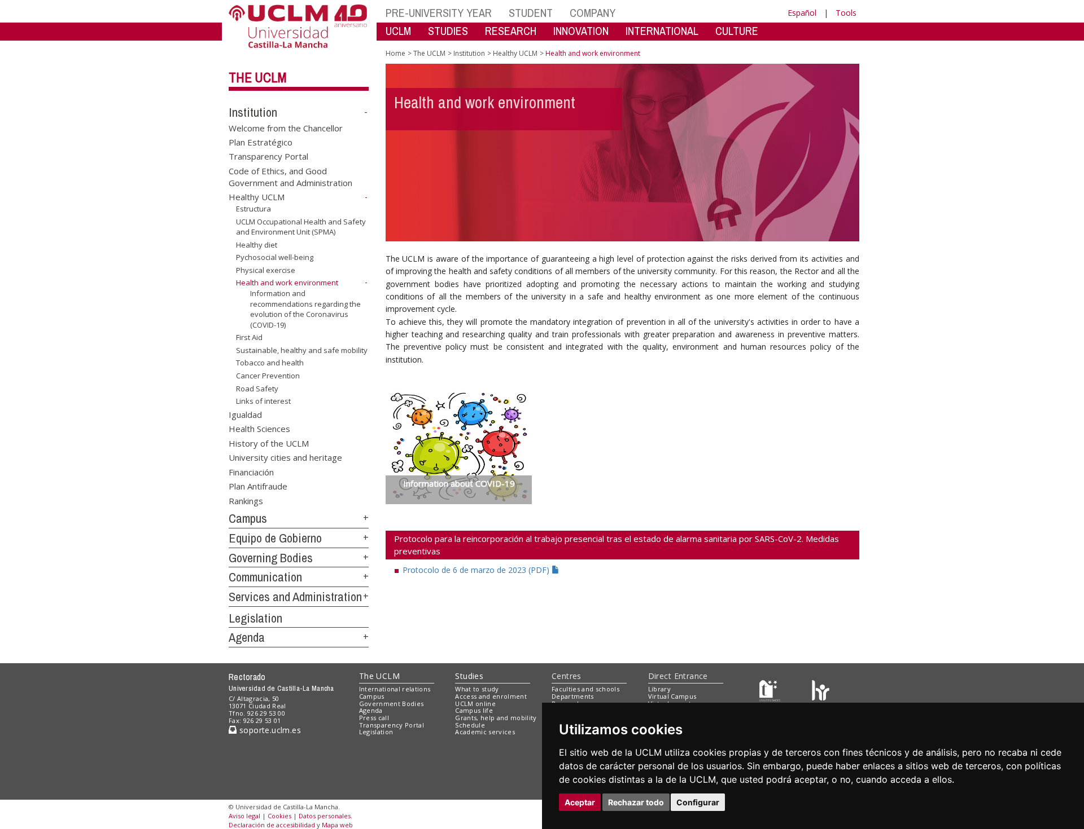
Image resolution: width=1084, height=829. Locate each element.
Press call (374, 717)
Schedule (470, 725)
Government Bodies (391, 703)
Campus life (474, 710)
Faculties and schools (585, 689)
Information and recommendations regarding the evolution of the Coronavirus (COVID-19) (305, 309)
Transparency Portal (268, 156)
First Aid (249, 337)
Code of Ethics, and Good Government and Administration (290, 176)
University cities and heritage (285, 457)
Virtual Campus (672, 696)
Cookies (279, 816)
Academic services (485, 731)
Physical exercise (265, 270)
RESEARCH (510, 30)
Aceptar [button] (580, 802)
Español (802, 12)
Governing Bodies (271, 557)
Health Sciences (259, 428)
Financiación (251, 471)
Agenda (247, 637)
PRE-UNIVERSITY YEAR (439, 12)
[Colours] (820, 691)
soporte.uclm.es (269, 730)
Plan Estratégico (260, 142)
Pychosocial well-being (274, 257)
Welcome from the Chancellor (286, 127)
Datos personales (325, 816)
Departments (573, 696)
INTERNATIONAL (662, 30)
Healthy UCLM (257, 196)
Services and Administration (295, 596)
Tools (846, 12)
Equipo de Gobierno (275, 538)
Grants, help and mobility (495, 717)
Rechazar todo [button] (636, 802)
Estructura (253, 209)
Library (659, 689)
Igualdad (245, 414)
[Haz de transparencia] (769, 691)
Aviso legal (244, 816)
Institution (253, 112)
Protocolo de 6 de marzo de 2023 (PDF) (477, 570)
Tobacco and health (270, 363)
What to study (477, 689)
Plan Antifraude (258, 486)
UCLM (398, 30)
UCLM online (475, 703)
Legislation (255, 618)
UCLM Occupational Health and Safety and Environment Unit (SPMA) (301, 227)
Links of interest (263, 401)
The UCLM (258, 77)
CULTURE (736, 30)
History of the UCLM (269, 442)
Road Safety (257, 388)
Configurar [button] (697, 802)
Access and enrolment (491, 696)
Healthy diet (256, 245)
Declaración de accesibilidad (272, 825)
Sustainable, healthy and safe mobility (302, 350)
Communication (265, 576)
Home (395, 53)
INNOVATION (581, 30)
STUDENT (531, 12)
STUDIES (448, 30)
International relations (395, 689)
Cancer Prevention (268, 376)
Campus (248, 518)
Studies (469, 676)
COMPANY (592, 12)
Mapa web (337, 825)
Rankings (246, 500)
